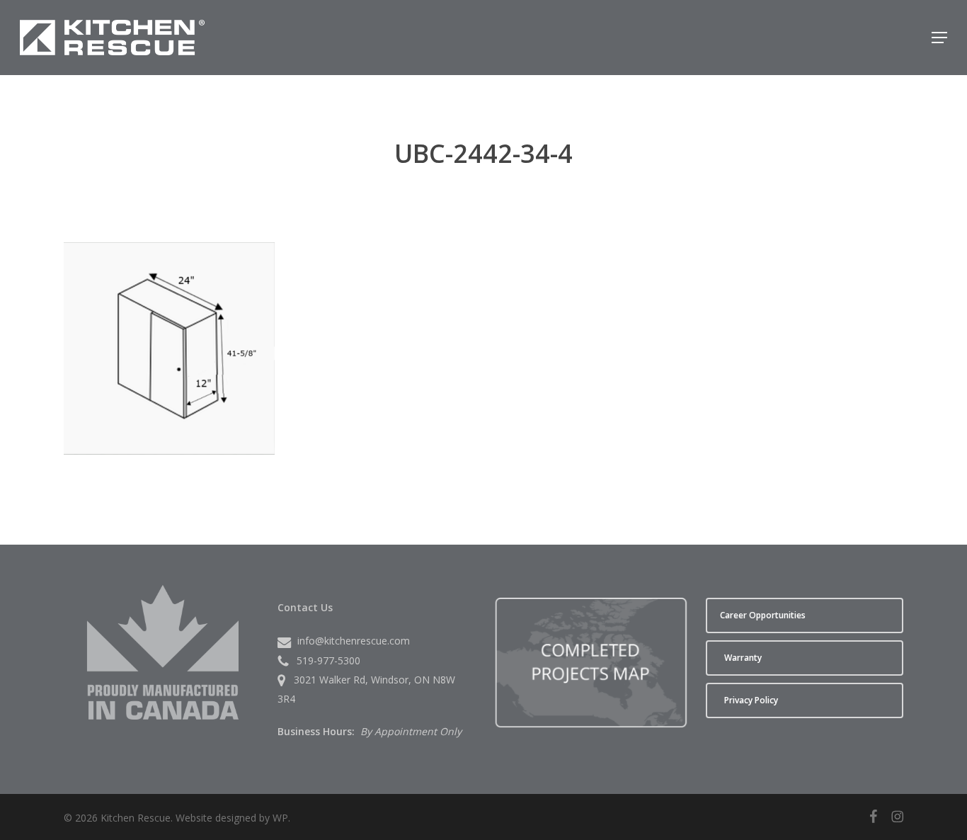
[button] (939, 37)
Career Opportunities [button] (763, 615)
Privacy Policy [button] (751, 700)
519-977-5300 (328, 660)
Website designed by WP (232, 817)
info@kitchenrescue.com (353, 640)
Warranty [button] (743, 658)
